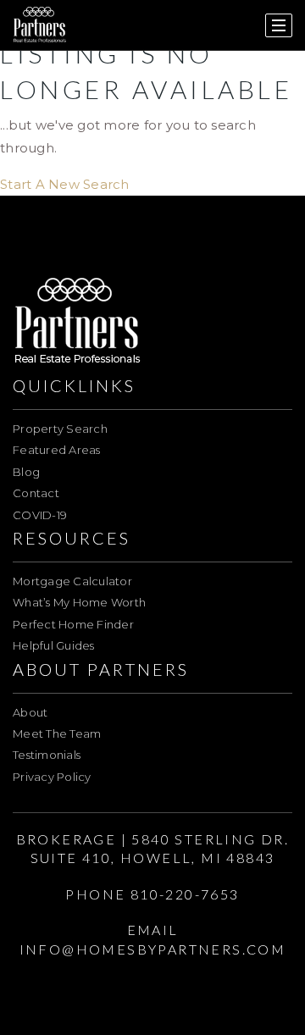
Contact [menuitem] (36, 493)
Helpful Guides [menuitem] (54, 645)
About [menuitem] (30, 712)
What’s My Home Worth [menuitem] (79, 602)
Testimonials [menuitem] (46, 754)
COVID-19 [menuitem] (40, 515)
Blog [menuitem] (26, 472)
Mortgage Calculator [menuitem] (72, 581)
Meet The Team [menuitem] (57, 733)
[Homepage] (40, 25)
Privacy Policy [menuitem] (52, 776)
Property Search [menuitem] (60, 428)
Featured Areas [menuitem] (57, 450)
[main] (152, 98)
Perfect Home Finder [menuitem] (73, 624)
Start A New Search (65, 184)
